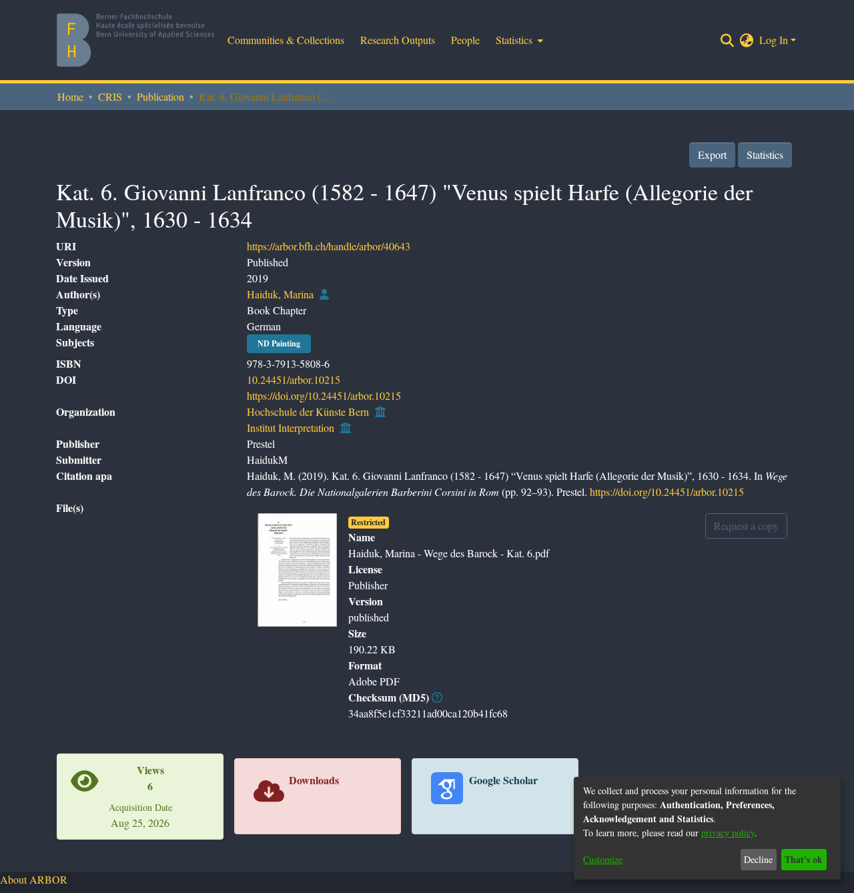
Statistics (765, 154)
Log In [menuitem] (773, 40)
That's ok (804, 859)
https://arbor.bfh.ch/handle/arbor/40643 (328, 246)
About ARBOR (33, 879)
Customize (602, 859)
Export (712, 154)
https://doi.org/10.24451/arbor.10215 (324, 395)
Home (70, 96)
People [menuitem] (465, 40)
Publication (160, 96)
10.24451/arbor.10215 (293, 379)
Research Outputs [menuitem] (397, 40)
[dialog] (707, 828)
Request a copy (746, 526)
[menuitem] (518, 40)
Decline (758, 859)
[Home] (135, 40)
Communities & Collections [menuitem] (286, 40)
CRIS (110, 96)
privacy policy (728, 832)
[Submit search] (727, 40)
